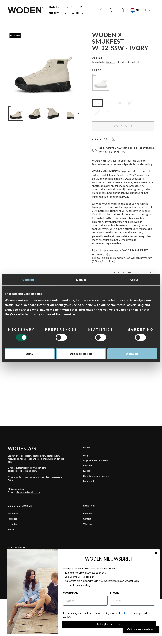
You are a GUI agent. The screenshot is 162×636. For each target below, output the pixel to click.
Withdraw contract (141, 629)
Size (95, 96)
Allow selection (81, 353)
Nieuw (54, 13)
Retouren (88, 465)
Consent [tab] (28, 279)
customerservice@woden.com (31, 467)
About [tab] (134, 279)
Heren (68, 7)
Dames (54, 7)
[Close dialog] (156, 553)
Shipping (110, 62)
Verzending (123, 272)
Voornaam (71, 592)
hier (126, 613)
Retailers (87, 513)
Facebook (13, 518)
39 (130, 103)
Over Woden (73, 13)
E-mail (114, 592)
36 (97, 103)
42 (108, 112)
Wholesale (88, 524)
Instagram (13, 513)
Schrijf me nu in (109, 624)
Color (97, 70)
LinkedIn (12, 524)
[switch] (61, 337)
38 (119, 103)
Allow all (132, 353)
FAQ (85, 455)
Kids (79, 7)
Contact (87, 518)
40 (140, 103)
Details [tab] (81, 279)
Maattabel (88, 481)
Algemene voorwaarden (95, 460)
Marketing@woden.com (28, 492)
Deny (29, 353)
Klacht (86, 470)
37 (108, 103)
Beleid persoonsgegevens (96, 476)
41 (97, 112)
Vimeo (11, 529)
